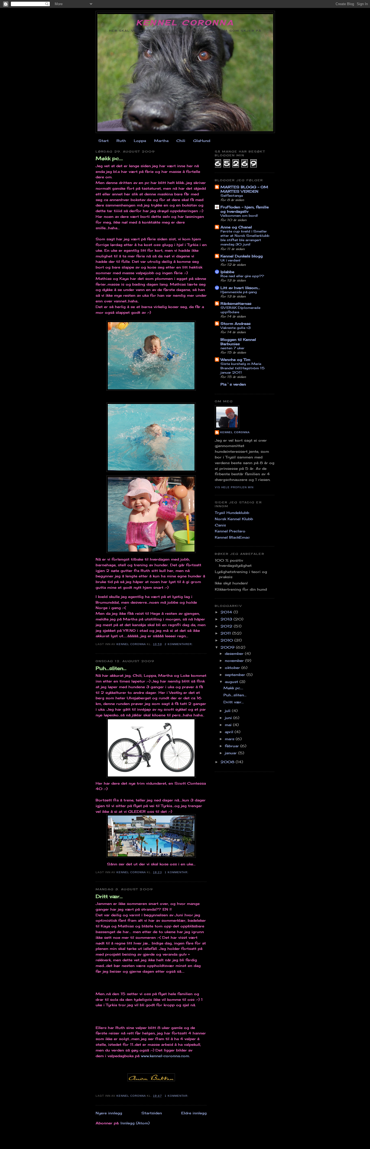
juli (228, 710)
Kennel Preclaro (230, 531)
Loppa (140, 140)
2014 (226, 612)
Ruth (121, 140)
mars (230, 739)
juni (229, 718)
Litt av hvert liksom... (240, 288)
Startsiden (151, 1113)
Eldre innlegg (194, 1113)
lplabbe (227, 272)
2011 (226, 633)
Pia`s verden (233, 384)
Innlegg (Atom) (135, 1123)
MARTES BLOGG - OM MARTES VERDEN (244, 189)
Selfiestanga (231, 195)
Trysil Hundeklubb (232, 512)
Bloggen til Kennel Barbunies (238, 341)
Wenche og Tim (235, 359)
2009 (228, 647)
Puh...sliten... (111, 668)
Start (103, 140)
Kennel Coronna (185, 22)
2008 (228, 762)
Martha (161, 140)
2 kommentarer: (179, 644)
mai (229, 725)
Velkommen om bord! (239, 215)
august (232, 681)
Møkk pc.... (109, 158)
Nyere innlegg (109, 1113)
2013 (226, 619)
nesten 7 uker (232, 348)
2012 (227, 626)
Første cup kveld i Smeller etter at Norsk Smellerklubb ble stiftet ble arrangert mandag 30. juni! (244, 237)
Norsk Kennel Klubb (234, 519)
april (230, 732)
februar (232, 746)
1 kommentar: (177, 872)
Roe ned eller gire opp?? (242, 276)
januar (231, 753)
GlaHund (201, 140)
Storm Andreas (235, 323)
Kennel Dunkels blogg (241, 256)
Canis (220, 525)
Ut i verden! (230, 260)
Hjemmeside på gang (238, 292)
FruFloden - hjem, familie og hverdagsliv (244, 209)
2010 (227, 640)
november (235, 660)
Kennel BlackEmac (232, 537)
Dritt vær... (109, 896)
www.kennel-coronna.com (165, 1056)
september (235, 674)
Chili (180, 140)
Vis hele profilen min (234, 487)
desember (235, 653)
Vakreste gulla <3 (235, 328)
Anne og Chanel (236, 227)
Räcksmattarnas (235, 303)
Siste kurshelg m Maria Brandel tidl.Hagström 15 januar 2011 (242, 368)
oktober (233, 667)
